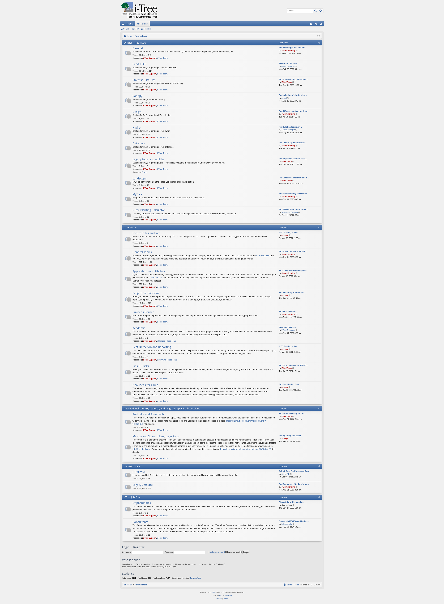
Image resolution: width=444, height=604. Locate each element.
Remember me (232, 552)
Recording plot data (288, 63)
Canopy (137, 96)
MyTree (137, 194)
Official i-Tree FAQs (135, 42)
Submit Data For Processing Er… (294, 471)
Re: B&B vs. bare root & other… (293, 209)
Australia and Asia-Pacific (149, 414)
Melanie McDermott (289, 212)
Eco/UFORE (140, 64)
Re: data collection (287, 311)
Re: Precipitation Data (289, 384)
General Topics (142, 252)
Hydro (137, 127)
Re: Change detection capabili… (293, 270)
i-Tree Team (162, 58)
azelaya (284, 235)
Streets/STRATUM (144, 80)
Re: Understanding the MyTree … (294, 193)
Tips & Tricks (141, 366)
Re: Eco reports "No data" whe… (294, 484)
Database (139, 143)
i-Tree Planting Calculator (149, 210)
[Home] (139, 10)
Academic (139, 328)
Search (126, 29)
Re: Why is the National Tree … (293, 159)
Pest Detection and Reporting (152, 347)
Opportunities (142, 503)
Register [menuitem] (322, 24)
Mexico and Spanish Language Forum (157, 436)
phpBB (213, 592)
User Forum (130, 227)
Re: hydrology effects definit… (293, 48)
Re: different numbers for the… (293, 111)
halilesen (228, 595)
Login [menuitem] (317, 24)
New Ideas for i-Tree (145, 385)
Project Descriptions (146, 293)
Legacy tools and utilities (149, 159)
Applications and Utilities (149, 271)
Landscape (140, 178)
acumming (161, 360)
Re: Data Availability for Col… (292, 413)
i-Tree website (263, 255)
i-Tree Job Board (133, 497)
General (138, 48)
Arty (220, 595)
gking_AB (285, 474)
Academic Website (287, 327)
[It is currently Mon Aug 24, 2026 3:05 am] (318, 36)
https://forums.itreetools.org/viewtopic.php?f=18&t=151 (245, 449)
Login (136, 29)
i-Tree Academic (288, 330)
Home (130, 24)
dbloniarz (161, 341)
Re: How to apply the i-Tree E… (293, 251)
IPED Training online (288, 232)
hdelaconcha (286, 524)
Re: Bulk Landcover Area (290, 127)
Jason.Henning (288, 50)
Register (147, 29)
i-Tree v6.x (139, 472)
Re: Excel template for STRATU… (294, 365)
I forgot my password (216, 552)
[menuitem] (311, 23)
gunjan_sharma (287, 66)
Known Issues (132, 466)
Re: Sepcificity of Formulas (291, 292)
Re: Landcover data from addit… (294, 178)
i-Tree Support (149, 58)
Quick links (123, 24)
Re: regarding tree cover (290, 436)
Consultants (140, 522)
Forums (144, 24)
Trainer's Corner (143, 312)
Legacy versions (143, 485)
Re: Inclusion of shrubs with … (293, 95)
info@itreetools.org (141, 449)
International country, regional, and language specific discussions (162, 408)
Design (137, 112)
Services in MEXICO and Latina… (294, 521)
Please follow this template (291, 502)
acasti (284, 98)
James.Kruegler (288, 130)
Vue (145, 172)
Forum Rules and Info (146, 233)
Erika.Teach (286, 82)
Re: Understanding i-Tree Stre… (293, 79)
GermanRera (195, 578)
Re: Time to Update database (292, 143)
